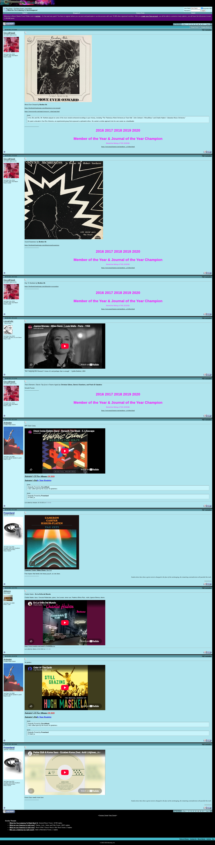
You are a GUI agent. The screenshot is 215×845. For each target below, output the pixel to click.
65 (203, 24)
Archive (208, 839)
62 (196, 24)
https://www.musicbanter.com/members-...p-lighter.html (118, 146)
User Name (187, 8)
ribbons (7, 591)
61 (193, 24)
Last (207, 24)
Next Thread (112, 815)
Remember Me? (207, 8)
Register (25, 13)
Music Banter (9, 8)
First (183, 24)
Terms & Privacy (184, 839)
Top (213, 839)
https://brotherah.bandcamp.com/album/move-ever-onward (42, 108)
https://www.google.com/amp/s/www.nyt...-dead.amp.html (42, 111)
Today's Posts (140, 13)
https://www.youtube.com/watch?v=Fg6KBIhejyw (40, 646)
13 (188, 24)
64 (200, 24)
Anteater (8, 422)
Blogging (76, 13)
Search (193, 13)
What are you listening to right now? (22, 825)
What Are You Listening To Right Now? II (24, 823)
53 (191, 24)
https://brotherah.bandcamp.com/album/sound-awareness (42, 245)
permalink (208, 29)
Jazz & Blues (28, 8)
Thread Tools (194, 27)
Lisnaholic (8, 321)
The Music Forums (19, 8)
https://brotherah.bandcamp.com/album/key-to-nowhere (42, 286)
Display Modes (205, 27)
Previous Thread (103, 815)
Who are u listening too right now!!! (22, 830)
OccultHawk (9, 33)
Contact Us (193, 839)
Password (187, 10)
